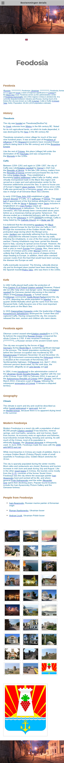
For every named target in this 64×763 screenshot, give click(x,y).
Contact (43, 35)
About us (21, 35)
